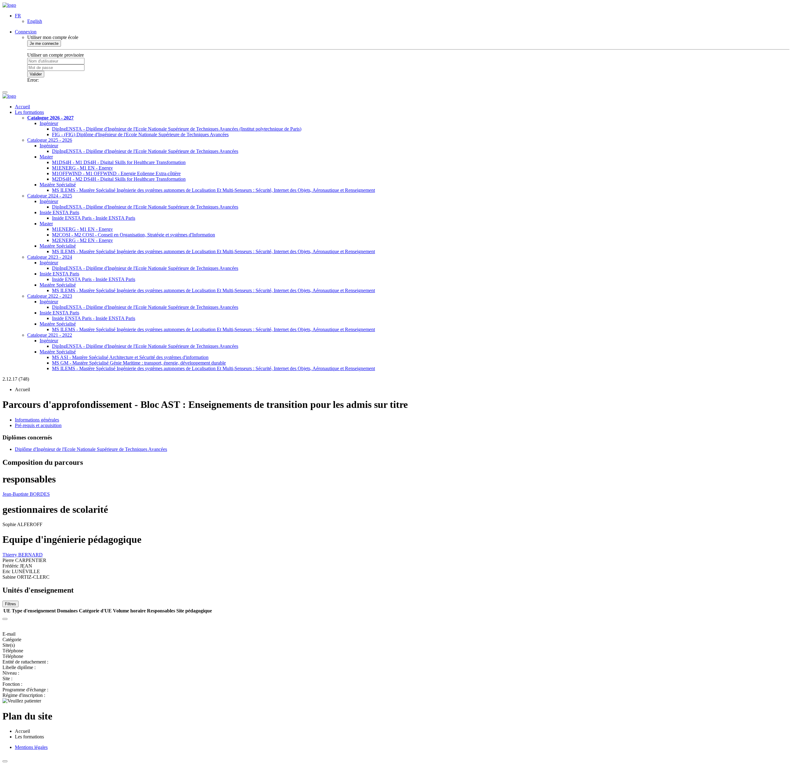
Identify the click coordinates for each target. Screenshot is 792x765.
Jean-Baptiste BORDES (26, 494)
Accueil (22, 106)
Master (46, 156)
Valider (36, 74)
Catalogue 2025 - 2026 (49, 140)
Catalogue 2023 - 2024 (49, 257)
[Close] (4, 619)
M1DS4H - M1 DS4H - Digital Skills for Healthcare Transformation (119, 162)
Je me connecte (44, 43)
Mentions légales (31, 747)
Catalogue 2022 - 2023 (49, 296)
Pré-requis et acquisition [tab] (38, 425)
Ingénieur (49, 123)
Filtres (10, 604)
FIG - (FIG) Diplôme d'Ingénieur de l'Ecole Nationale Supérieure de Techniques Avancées (140, 134)
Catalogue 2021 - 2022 (49, 335)
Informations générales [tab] (37, 419)
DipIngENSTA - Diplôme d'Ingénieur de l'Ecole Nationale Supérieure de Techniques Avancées (145, 151)
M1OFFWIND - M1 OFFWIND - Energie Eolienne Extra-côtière (116, 173)
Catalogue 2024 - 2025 (49, 195)
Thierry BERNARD (22, 554)
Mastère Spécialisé (58, 184)
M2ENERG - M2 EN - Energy (82, 240)
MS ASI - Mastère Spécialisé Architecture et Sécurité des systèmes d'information (130, 357)
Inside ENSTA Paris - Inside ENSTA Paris (93, 218)
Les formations (29, 112)
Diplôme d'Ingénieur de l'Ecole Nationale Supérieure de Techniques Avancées (91, 449)
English (34, 21)
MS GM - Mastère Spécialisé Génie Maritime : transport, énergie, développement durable (139, 362)
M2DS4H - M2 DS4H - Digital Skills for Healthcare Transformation (119, 179)
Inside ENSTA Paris (59, 212)
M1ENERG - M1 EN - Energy (82, 168)
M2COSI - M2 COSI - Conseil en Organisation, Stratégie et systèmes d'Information (133, 234)
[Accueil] (9, 5)
